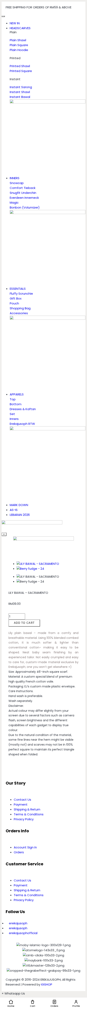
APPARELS (17, 394)
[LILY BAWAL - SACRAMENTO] (38, 564)
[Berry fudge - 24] (30, 568)
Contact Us (22, 799)
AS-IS (14, 510)
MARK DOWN (19, 505)
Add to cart (24, 622)
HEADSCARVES (20, 28)
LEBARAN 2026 (20, 515)
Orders (19, 852)
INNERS (14, 178)
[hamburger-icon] (3, 16)
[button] (9, 767)
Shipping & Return (27, 809)
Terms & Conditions (29, 814)
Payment (21, 804)
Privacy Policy (24, 819)
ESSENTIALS (18, 288)
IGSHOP (46, 984)
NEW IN (15, 23)
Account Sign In (25, 847)
